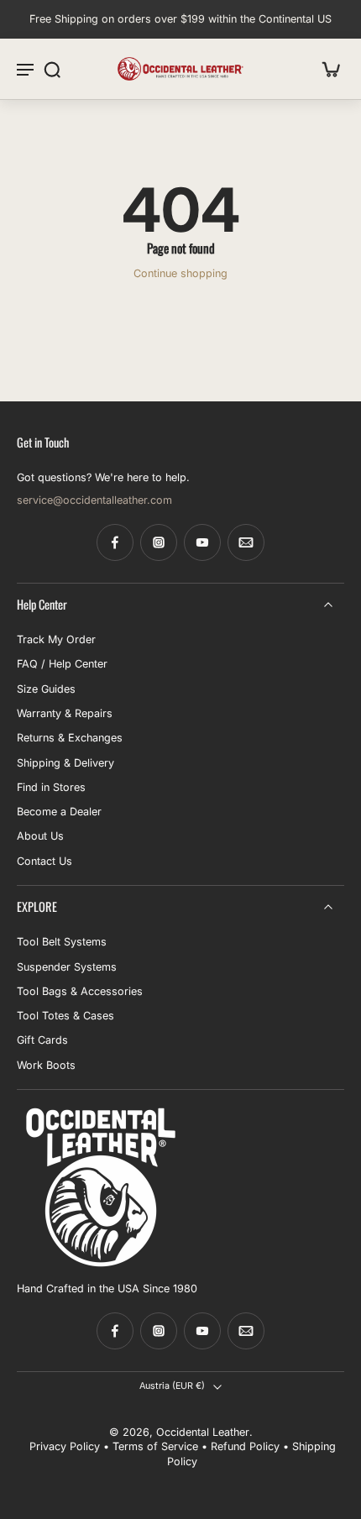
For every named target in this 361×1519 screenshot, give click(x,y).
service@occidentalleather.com (94, 500)
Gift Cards (42, 1040)
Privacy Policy (64, 1446)
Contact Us (44, 861)
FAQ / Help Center (62, 663)
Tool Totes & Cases (65, 1015)
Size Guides (46, 689)
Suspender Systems (67, 967)
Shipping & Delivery (65, 763)
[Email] (246, 542)
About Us (40, 836)
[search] (52, 69)
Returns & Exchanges (70, 737)
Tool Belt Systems (62, 941)
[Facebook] (115, 542)
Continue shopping (180, 273)
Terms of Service (155, 1446)
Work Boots (46, 1065)
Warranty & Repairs (64, 713)
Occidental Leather (202, 1432)
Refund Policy (245, 1446)
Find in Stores (51, 787)
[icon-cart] (325, 69)
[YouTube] (202, 542)
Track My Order (56, 639)
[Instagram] (158, 542)
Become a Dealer (59, 811)
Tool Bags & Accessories (80, 991)
